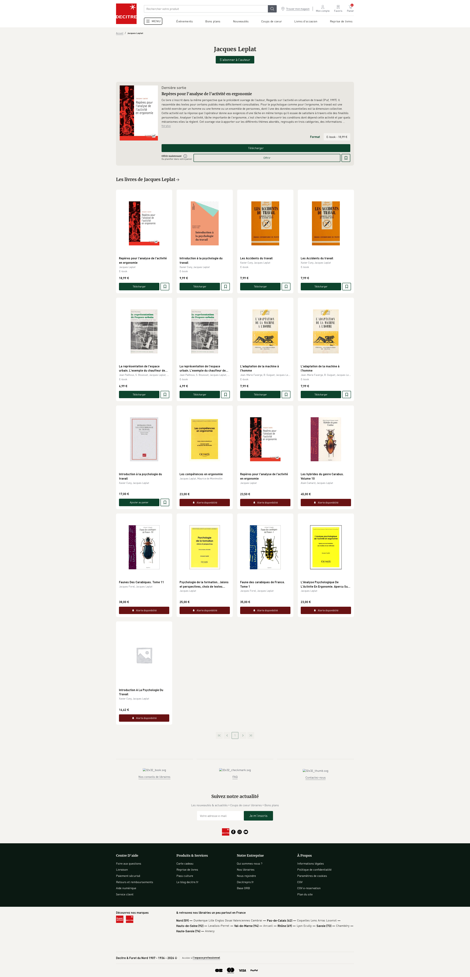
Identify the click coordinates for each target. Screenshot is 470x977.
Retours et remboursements (134, 882)
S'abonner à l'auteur (235, 60)
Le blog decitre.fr (187, 882)
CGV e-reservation (309, 888)
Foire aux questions (128, 863)
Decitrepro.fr (245, 882)
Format (315, 136)
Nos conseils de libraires (154, 777)
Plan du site (305, 894)
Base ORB (243, 888)
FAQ (235, 777)
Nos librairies (245, 869)
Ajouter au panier (139, 502)
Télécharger (256, 148)
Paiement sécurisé (128, 876)
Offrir (266, 158)
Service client (124, 894)
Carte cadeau (184, 863)
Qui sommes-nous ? (249, 863)
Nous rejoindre (246, 876)
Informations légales (310, 863)
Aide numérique (126, 888)
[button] (256, 111)
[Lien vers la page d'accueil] (126, 13)
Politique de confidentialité (314, 869)
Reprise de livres (187, 869)
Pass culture (184, 876)
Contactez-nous (316, 777)
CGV (300, 882)
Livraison (122, 869)
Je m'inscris (258, 816)
